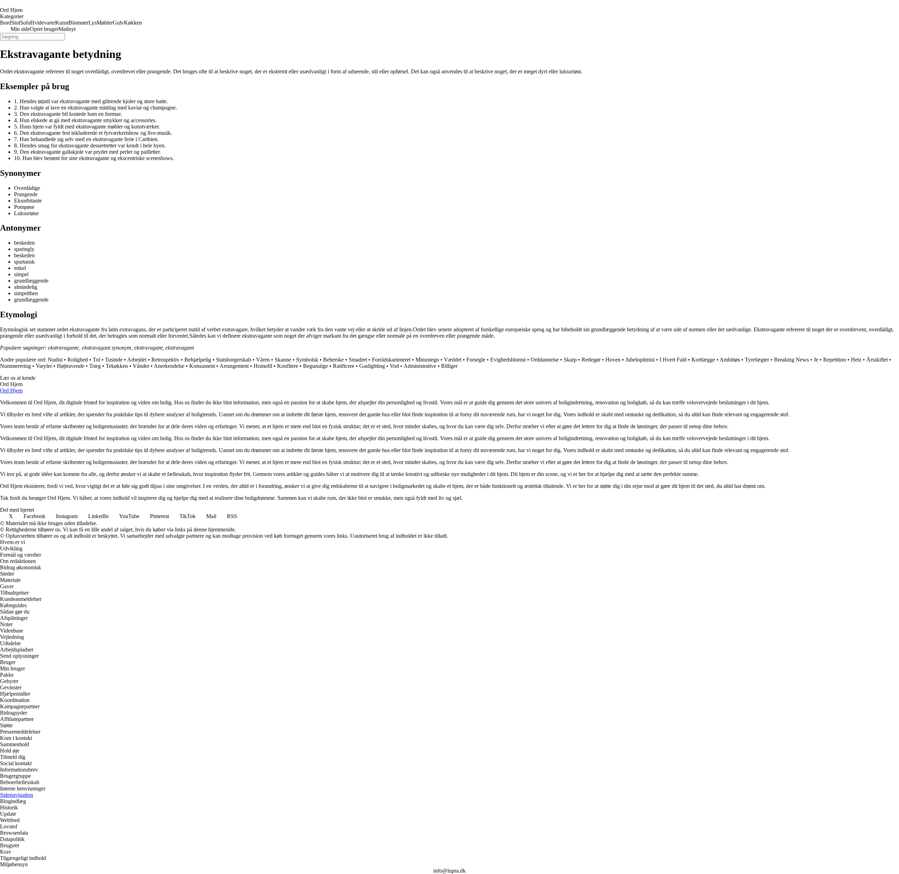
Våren (263, 360)
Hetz (856, 360)
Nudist (55, 360)
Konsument (202, 366)
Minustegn (427, 360)
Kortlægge (703, 360)
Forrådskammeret (391, 360)
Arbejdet (136, 360)
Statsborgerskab (233, 360)
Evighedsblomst (508, 360)
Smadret (358, 360)
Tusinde (114, 360)
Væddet (452, 360)
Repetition (834, 360)
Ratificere (343, 366)
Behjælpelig (197, 360)
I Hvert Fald (673, 360)
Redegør (591, 360)
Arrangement (234, 366)
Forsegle (475, 360)
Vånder (141, 366)
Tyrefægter (757, 360)
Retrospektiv (165, 360)
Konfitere (287, 366)
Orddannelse (545, 360)
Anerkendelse (169, 366)
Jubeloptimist (640, 360)
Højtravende (70, 366)
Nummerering (15, 366)
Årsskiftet (877, 360)
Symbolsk (307, 360)
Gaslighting (372, 366)
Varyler (44, 366)
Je (816, 360)
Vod (394, 366)
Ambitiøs (730, 360)
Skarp (570, 360)
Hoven (613, 360)
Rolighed (77, 360)
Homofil (263, 366)
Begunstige (315, 366)
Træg (95, 366)
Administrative (419, 366)
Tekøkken (117, 366)
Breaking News (791, 360)
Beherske (333, 360)
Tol (96, 360)
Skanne (283, 360)
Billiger (449, 366)
